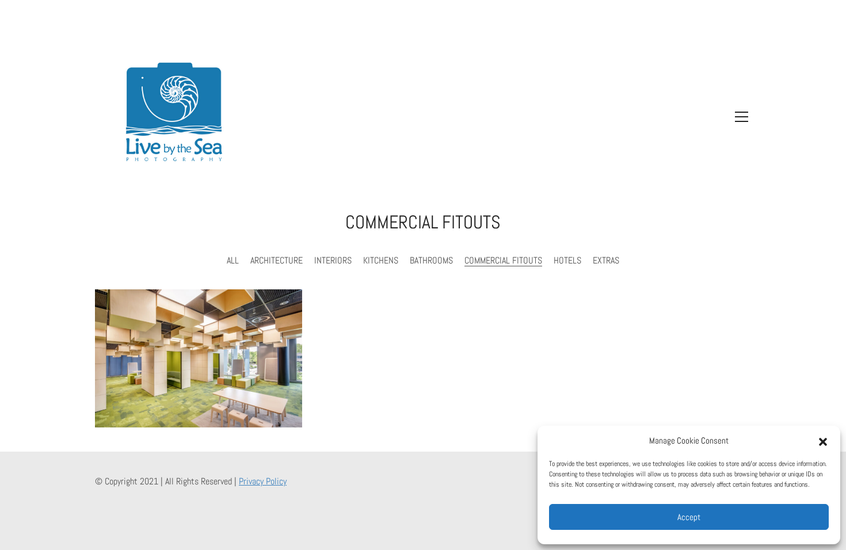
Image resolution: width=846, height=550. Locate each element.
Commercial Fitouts (503, 260)
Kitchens (380, 260)
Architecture (276, 260)
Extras (606, 260)
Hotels (567, 260)
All (233, 260)
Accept (688, 516)
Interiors (333, 260)
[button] (823, 440)
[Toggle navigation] (738, 117)
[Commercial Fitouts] (198, 358)
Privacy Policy (263, 481)
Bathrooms (431, 260)
